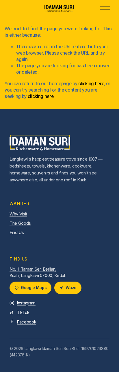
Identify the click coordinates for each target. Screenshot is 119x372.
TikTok (23, 312)
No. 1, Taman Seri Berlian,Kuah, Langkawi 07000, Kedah (38, 272)
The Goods (20, 223)
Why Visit (18, 214)
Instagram (26, 303)
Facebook (26, 322)
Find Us (17, 232)
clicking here (91, 83)
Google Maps (34, 287)
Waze (71, 287)
